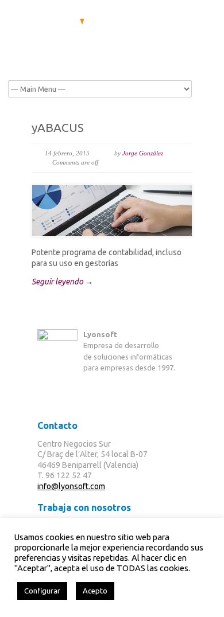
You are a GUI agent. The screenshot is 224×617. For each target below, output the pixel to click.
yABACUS (58, 127)
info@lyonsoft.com (71, 486)
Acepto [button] (95, 591)
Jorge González (142, 153)
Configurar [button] (42, 591)
